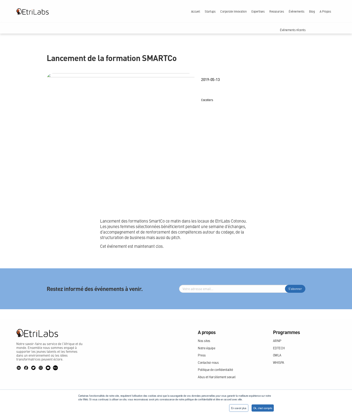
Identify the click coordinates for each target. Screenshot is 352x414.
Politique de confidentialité (215, 369)
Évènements (296, 11)
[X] (33, 367)
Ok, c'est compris (262, 408)
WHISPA (278, 362)
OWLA (277, 355)
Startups (210, 11)
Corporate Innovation (233, 11)
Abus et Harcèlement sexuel (216, 377)
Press (202, 355)
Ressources (276, 11)
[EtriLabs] (32, 11)
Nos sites (204, 341)
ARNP (277, 341)
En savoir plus (238, 408)
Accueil (195, 11)
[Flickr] (55, 367)
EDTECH (279, 348)
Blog (312, 11)
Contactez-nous (208, 362)
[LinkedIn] (18, 367)
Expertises (257, 11)
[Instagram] (40, 367)
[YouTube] (48, 367)
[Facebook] (26, 367)
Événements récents (292, 30)
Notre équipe (206, 348)
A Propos (325, 11)
